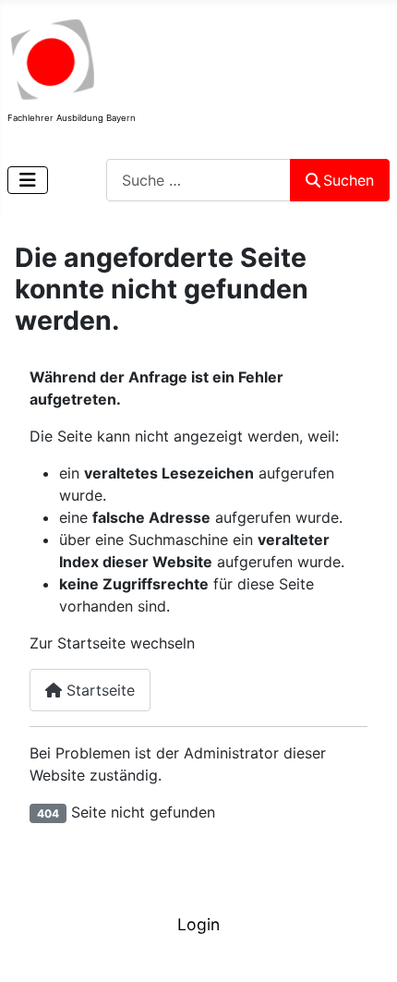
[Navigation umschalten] (27, 180)
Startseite (98, 690)
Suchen (348, 180)
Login (198, 924)
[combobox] (198, 179)
